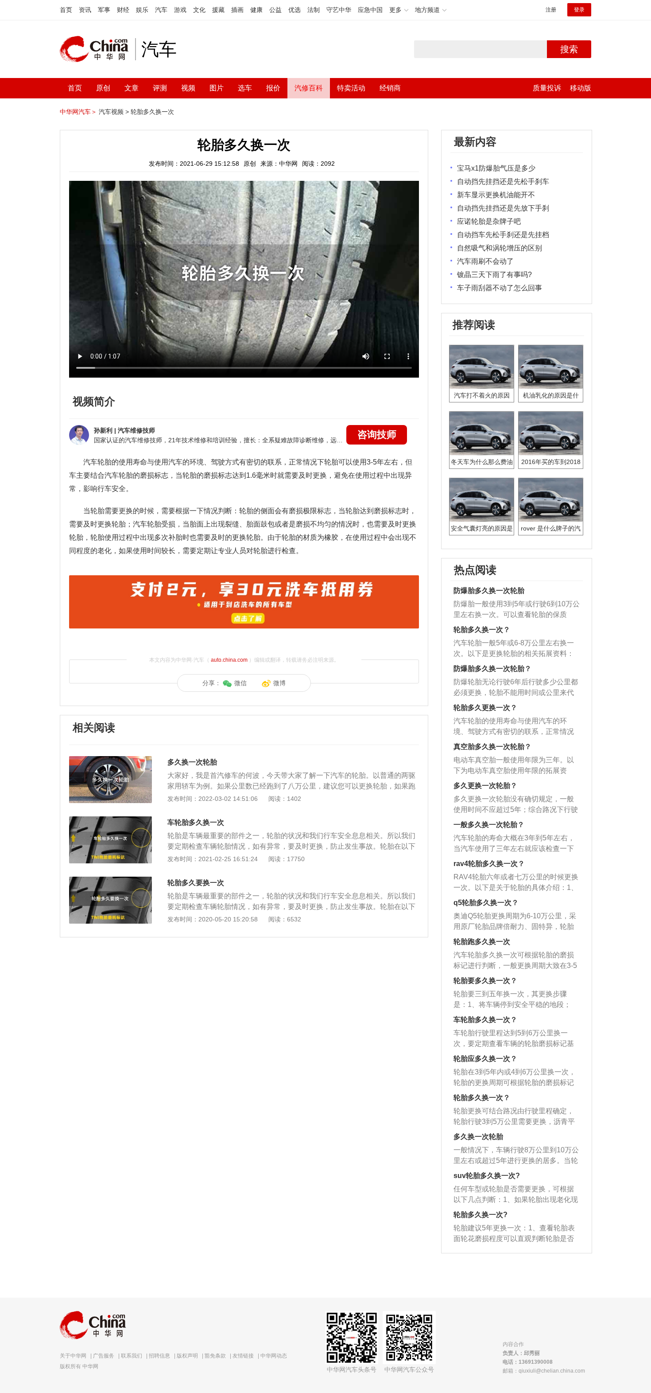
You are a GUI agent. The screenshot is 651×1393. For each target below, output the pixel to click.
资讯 (85, 9)
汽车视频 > (114, 111)
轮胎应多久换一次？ (485, 1058)
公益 (275, 9)
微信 (240, 683)
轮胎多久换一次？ (481, 629)
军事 (104, 9)
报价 (273, 88)
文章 (131, 88)
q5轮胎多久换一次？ (486, 902)
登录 (579, 10)
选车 (245, 88)
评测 (160, 88)
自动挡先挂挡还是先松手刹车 (503, 181)
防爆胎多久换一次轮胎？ (492, 668)
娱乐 (142, 9)
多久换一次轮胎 (192, 762)
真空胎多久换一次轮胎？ (492, 746)
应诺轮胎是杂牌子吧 (489, 221)
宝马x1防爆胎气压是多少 (496, 168)
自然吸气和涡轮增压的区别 (499, 248)
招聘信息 (159, 1356)
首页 (66, 9)
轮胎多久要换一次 (195, 882)
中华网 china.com (97, 49)
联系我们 (131, 1356)
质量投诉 (547, 88)
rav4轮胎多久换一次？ (489, 863)
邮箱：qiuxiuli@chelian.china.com (544, 1371)
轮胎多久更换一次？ (485, 707)
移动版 (580, 88)
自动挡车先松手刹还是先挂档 (503, 234)
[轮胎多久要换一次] (110, 881)
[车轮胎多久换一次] (110, 820)
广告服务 (103, 1356)
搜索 (569, 49)
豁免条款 (215, 1356)
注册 (551, 10)
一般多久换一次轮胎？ (488, 824)
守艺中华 (338, 9)
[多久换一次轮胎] (110, 760)
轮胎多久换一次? (480, 1214)
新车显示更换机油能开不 (496, 195)
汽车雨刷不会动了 (485, 261)
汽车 (161, 9)
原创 (103, 88)
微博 (279, 683)
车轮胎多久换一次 (195, 822)
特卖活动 (351, 88)
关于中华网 (73, 1356)
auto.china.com (229, 660)
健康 (256, 9)
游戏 (180, 9)
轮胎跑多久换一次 (481, 941)
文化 (199, 9)
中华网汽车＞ (78, 111)
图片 (216, 88)
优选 (294, 9)
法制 (313, 9)
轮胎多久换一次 (152, 111)
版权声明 (187, 1356)
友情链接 (243, 1356)
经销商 (390, 88)
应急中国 (370, 9)
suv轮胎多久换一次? (486, 1175)
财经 (123, 9)
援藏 (218, 9)
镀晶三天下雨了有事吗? (494, 274)
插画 (237, 9)
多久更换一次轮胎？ (485, 785)
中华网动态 (273, 1356)
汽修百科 (308, 88)
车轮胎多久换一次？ (485, 1019)
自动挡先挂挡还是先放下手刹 (503, 208)
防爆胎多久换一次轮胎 (488, 590)
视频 (188, 88)
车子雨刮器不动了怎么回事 (499, 288)
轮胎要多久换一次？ (485, 980)
